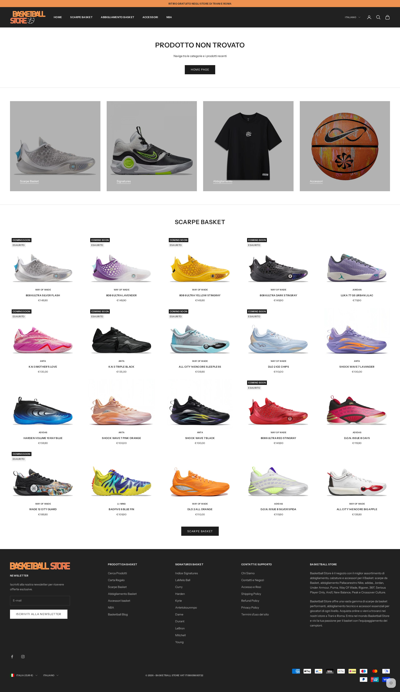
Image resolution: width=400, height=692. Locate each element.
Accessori (150, 17)
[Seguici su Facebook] (12, 657)
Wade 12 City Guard (43, 509)
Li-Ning (121, 503)
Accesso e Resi (251, 587)
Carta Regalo (116, 580)
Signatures (124, 181)
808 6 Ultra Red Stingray (278, 438)
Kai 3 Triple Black (121, 366)
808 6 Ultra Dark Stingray (278, 295)
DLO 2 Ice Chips (278, 366)
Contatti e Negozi (252, 580)
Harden (180, 594)
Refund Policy (250, 601)
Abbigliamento (222, 181)
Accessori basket (119, 601)
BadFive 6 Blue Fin (121, 509)
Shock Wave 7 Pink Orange (121, 438)
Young (179, 642)
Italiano (350, 17)
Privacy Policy (250, 607)
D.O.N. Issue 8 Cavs (357, 438)
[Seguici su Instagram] (23, 657)
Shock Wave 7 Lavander (357, 366)
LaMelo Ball (182, 580)
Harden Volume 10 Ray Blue (43, 438)
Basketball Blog (118, 614)
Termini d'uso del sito (255, 614)
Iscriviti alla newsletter (38, 614)
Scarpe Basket (81, 17)
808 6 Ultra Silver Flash (43, 295)
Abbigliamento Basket (117, 17)
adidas (43, 432)
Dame (179, 614)
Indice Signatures (186, 573)
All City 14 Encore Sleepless (200, 366)
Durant (179, 621)
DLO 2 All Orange (200, 509)
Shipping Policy (251, 594)
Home (58, 17)
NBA (169, 17)
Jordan (356, 289)
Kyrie (178, 601)
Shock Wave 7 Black (200, 438)
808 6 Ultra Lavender (121, 295)
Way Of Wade (43, 289)
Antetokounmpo (186, 607)
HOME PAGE (200, 69)
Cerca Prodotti (117, 573)
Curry (178, 587)
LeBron (180, 628)
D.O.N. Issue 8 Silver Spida (278, 509)
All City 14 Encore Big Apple (357, 509)
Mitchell (180, 635)
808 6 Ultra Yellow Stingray (200, 295)
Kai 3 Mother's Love (43, 366)
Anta (43, 361)
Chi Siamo (248, 573)
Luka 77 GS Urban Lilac (357, 295)
